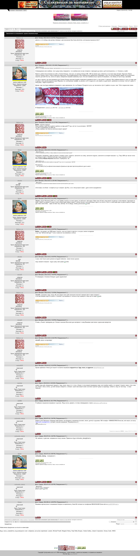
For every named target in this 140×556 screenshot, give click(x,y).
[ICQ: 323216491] (55, 196)
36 (66, 418)
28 (67, 256)
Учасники (114, 26)
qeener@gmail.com (98, 367)
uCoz (71, 554)
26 (67, 198)
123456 (20, 400)
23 (68, 122)
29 (67, 274)
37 (66, 436)
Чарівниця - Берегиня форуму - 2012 (43, 115)
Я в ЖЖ (37, 45)
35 (67, 400)
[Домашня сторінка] (43, 63)
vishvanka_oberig (19, 418)
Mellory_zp (19, 38)
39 (66, 484)
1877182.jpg (61, 107)
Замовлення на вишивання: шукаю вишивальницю (46, 31)
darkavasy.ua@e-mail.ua (100, 403)
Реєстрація (19, 10)
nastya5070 (19, 365)
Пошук (131, 26)
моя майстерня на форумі (40, 116)
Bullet (19, 65)
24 (67, 150)
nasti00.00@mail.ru (113, 504)
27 (67, 229)
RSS (135, 26)
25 (67, 180)
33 (67, 365)
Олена (20, 502)
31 (67, 320)
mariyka (19, 383)
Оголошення (31, 31)
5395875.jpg (48, 107)
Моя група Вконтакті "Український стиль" (43, 46)
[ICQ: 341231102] (49, 120)
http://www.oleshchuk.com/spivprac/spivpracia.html (70, 68)
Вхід (25, 10)
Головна (12, 10)
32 (68, 338)
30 (67, 292)
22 (68, 65)
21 (66, 38)
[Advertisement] (34, 537)
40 (67, 502)
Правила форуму (123, 26)
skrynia (20, 180)
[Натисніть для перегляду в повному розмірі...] (47, 104)
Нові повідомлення (105, 26)
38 (66, 453)
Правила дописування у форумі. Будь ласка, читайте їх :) (70, 23)
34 (66, 383)
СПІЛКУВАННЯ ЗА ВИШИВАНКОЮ (11, 31)
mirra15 (19, 274)
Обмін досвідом (24, 31)
